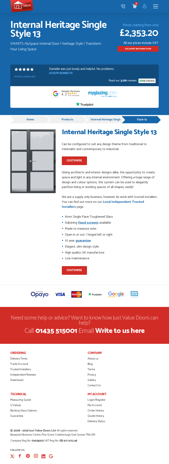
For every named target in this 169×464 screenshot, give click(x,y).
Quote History (96, 416)
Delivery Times (18, 358)
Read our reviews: (123, 80)
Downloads (16, 380)
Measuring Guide (20, 400)
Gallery (92, 380)
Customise (74, 161)
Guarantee (16, 416)
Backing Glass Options (23, 410)
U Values (15, 405)
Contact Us (94, 385)
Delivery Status (96, 421)
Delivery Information (138, 49)
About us (93, 358)
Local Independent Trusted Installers (103, 204)
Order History (96, 410)
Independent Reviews (23, 374)
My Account (95, 405)
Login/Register (97, 400)
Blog (90, 364)
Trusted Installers (20, 369)
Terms (91, 369)
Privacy (92, 374)
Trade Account (19, 364)
